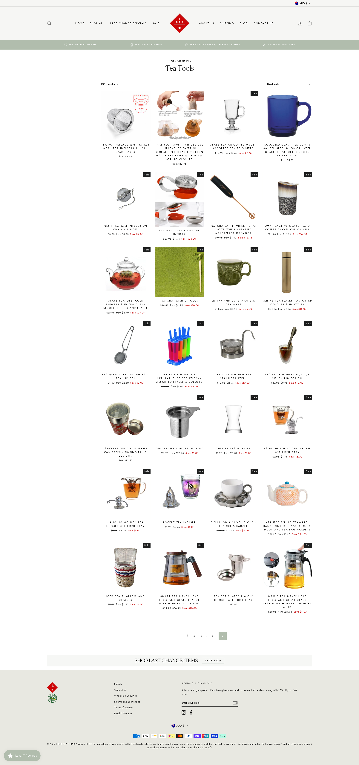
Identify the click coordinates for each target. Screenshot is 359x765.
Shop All (97, 23)
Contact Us (264, 23)
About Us (206, 23)
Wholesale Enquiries (125, 695)
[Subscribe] (235, 702)
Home (79, 23)
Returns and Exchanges (127, 701)
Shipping (227, 23)
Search (118, 684)
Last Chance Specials (128, 23)
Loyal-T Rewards (123, 713)
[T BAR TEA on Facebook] (191, 712)
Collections (183, 60)
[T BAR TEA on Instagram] (184, 712)
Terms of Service (123, 707)
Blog (244, 23)
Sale (156, 23)
